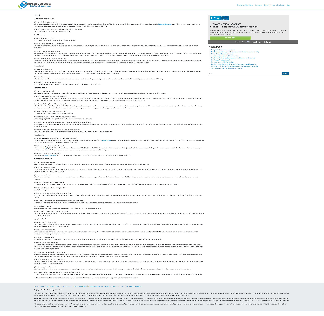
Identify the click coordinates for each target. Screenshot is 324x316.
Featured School (241, 42)
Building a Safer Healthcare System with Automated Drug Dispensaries (233, 64)
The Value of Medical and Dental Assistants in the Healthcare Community (234, 66)
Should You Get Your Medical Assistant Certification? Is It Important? (233, 58)
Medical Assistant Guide (245, 5)
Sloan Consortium (50, 155)
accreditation (106, 140)
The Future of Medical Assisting (221, 60)
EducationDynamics (164, 24)
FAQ (57, 286)
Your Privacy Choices (79, 286)
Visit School (230, 38)
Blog (288, 5)
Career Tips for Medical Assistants (222, 54)
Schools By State (269, 5)
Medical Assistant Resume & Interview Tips (224, 56)
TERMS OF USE (66, 286)
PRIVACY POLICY (39, 286)
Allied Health (280, 5)
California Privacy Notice (133, 286)
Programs (258, 5)
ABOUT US (50, 286)
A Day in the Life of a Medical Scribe (223, 50)
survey (45, 148)
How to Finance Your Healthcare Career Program (226, 68)
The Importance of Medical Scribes (222, 62)
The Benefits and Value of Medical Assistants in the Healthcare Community (235, 52)
